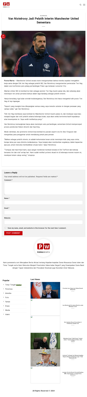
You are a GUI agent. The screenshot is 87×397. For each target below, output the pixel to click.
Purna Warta (9, 80)
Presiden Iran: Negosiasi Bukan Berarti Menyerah (73, 289)
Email (6, 208)
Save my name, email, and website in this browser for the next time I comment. (37, 228)
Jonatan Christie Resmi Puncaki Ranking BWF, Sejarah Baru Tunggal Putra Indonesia (72, 374)
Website (7, 218)
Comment (8, 180)
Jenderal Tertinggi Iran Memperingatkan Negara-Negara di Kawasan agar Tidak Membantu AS (72, 357)
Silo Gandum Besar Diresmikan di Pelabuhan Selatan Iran (72, 323)
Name (7, 198)
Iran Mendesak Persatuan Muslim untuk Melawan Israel (73, 306)
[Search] (80, 5)
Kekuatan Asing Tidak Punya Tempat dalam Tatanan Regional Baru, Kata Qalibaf (72, 340)
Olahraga (43, 16)
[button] (84, 4)
